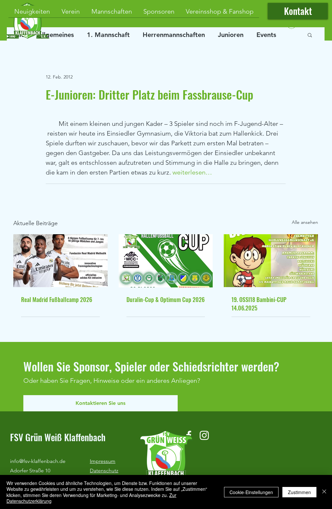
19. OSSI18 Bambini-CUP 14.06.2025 (258, 303)
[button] (310, 34)
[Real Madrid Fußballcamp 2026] (60, 260)
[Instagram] (204, 435)
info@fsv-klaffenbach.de (37, 461)
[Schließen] (324, 492)
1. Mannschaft (108, 35)
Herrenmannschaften (174, 35)
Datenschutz (104, 470)
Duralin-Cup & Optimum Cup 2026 (165, 299)
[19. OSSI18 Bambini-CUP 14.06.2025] (271, 260)
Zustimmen (299, 492)
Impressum (102, 461)
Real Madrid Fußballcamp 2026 (56, 299)
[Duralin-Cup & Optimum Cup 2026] (166, 260)
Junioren (230, 35)
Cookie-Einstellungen (251, 492)
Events (266, 35)
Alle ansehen (305, 222)
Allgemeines (56, 35)
